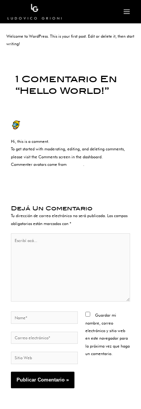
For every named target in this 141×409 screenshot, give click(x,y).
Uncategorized (47, 25)
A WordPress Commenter (45, 123)
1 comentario (18, 25)
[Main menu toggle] (126, 11)
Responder (120, 176)
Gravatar (75, 164)
